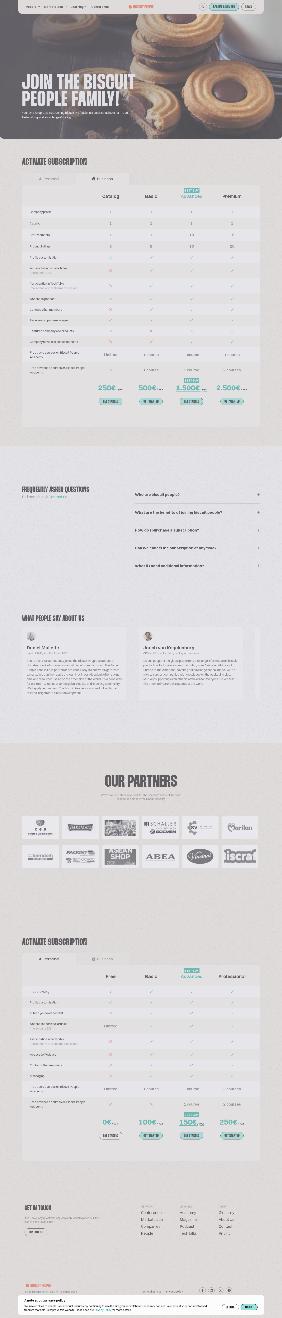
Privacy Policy (103, 1310)
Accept (249, 1307)
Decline (230, 1307)
